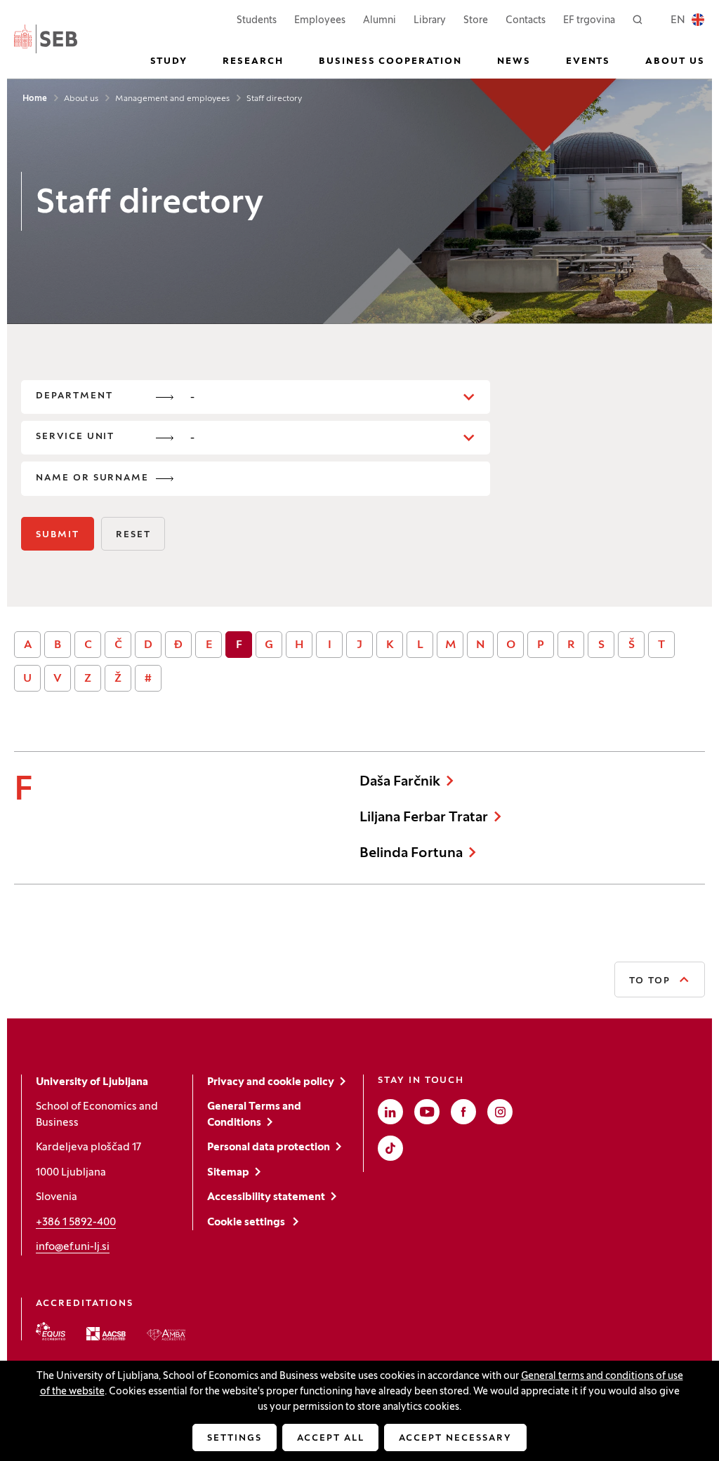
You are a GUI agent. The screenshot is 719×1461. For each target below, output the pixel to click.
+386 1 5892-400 (76, 1222)
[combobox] (334, 397)
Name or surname (92, 478)
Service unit (75, 437)
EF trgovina (589, 20)
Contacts (526, 20)
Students (257, 20)
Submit (57, 535)
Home (34, 99)
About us (81, 99)
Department (74, 396)
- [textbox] (192, 397)
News (514, 62)
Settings (234, 1438)
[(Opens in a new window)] (50, 1331)
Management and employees (172, 99)
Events (588, 62)
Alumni (379, 20)
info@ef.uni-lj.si (73, 1247)
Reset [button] (133, 535)
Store (475, 20)
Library (430, 20)
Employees (319, 20)
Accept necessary (455, 1438)
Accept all (330, 1438)
